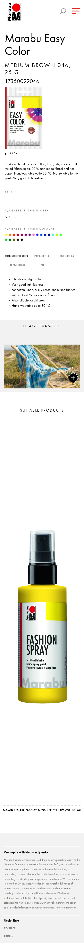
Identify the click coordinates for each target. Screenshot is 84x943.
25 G (10, 217)
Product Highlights (16, 256)
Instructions (41, 256)
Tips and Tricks (17, 265)
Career (8, 936)
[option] (42, 366)
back (14, 153)
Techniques (67, 256)
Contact (9, 928)
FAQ (42, 265)
